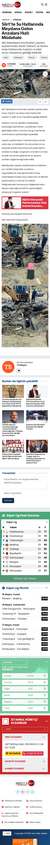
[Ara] (42, 4)
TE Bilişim (22, 365)
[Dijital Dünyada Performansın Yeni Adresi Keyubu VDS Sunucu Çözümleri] (37, 391)
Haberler (6, 19)
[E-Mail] (19, 371)
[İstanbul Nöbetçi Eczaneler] (46, 721)
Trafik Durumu (35, 807)
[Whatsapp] (32, 792)
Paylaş (8, 101)
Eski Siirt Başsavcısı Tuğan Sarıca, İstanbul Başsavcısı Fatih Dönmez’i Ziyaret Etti (35, 458)
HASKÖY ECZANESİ (15, 761)
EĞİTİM (39, 12)
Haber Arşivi (34, 822)
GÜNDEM (6, 12)
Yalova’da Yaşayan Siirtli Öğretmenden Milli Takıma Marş (12, 456)
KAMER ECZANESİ (14, 768)
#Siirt (6, 57)
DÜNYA (18, 12)
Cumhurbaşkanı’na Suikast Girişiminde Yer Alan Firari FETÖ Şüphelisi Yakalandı (11, 402)
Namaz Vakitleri (12, 807)
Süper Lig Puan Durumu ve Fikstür (10, 814)
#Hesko (44, 57)
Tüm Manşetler (36, 813)
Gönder (8, 500)
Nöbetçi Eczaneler (13, 800)
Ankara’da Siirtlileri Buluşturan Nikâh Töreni (35, 426)
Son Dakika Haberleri (13, 822)
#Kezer (32, 57)
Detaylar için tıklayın (25, 578)
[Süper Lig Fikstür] (46, 587)
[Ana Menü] (46, 4)
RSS (8, 833)
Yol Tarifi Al (14, 753)
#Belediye (18, 57)
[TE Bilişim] (8, 366)
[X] (23, 792)
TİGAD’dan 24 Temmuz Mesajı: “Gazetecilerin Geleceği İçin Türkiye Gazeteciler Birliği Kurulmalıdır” (12, 430)
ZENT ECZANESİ (13, 737)
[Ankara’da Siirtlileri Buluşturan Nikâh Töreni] (37, 416)
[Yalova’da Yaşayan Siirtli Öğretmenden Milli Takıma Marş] (13, 446)
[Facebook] (18, 792)
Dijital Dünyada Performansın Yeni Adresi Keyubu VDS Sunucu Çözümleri (35, 402)
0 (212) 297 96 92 (34, 753)
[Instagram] (27, 792)
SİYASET (29, 12)
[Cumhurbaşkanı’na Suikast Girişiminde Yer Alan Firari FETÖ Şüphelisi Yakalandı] (13, 391)
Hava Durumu (36, 800)
